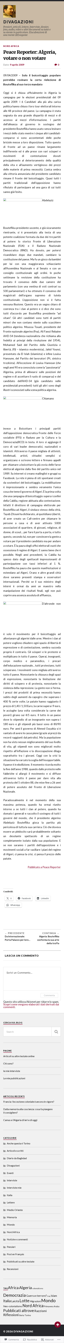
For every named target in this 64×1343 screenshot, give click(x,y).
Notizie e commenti (17, 1239)
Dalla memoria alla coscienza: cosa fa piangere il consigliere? (28, 1111)
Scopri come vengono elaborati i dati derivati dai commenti (31, 1006)
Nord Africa (11, 46)
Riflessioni (11, 1315)
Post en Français (15, 1254)
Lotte (24, 1300)
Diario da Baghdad (17, 1158)
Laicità (15, 1301)
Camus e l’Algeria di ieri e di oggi (20, 1119)
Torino (28, 1315)
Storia (21, 1315)
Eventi (10, 1172)
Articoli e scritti (15, 1150)
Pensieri (11, 1246)
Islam (54, 1295)
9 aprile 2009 (17, 64)
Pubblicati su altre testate (20, 1261)
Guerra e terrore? (36, 1295)
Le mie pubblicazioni (14, 1078)
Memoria (12, 1217)
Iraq (48, 1296)
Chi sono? (8, 1063)
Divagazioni (18, 21)
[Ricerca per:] (32, 1031)
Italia (9, 1195)
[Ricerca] (56, 1031)
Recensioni (12, 1268)
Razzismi (40, 1311)
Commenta (49, 995)
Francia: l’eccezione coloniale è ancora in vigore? (28, 1101)
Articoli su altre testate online (18, 1056)
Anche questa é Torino (18, 1143)
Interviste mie (14, 1187)
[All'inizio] (58, 1324)
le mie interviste (11, 1070)
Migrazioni (35, 1301)
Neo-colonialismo (12, 1306)
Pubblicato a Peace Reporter (44, 867)
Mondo (11, 1224)
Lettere (11, 1202)
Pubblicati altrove (18, 1310)
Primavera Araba (51, 1306)
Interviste (12, 1180)
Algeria (25, 1287)
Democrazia (14, 1295)
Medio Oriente (15, 1209)
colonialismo (37, 1288)
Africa (13, 1287)
